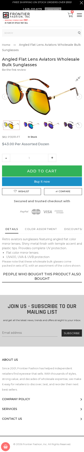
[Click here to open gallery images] (78, 79)
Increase (52, 158)
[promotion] (81, 3)
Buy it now (42, 181)
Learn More (53, 9)
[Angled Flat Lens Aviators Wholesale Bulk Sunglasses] (11, 125)
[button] (6, 158)
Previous (5, 96)
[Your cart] (5, 446)
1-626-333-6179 (32, 9)
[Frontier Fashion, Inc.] (16, 18)
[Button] (79, 15)
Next (78, 96)
